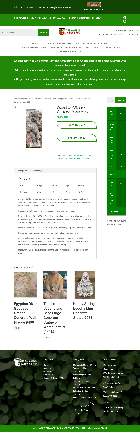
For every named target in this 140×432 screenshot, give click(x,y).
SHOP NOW (85, 408)
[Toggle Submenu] (121, 113)
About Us (133, 30)
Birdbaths (36, 43)
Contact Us (132, 35)
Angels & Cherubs (66, 99)
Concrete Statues (51, 99)
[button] (15, 107)
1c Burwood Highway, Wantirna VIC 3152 (33, 18)
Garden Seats (111, 47)
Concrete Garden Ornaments (62, 43)
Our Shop (47, 371)
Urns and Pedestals (69, 51)
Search (43, 32)
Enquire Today (76, 137)
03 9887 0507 (60, 18)
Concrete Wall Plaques (94, 43)
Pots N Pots (108, 387)
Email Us (109, 369)
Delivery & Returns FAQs (111, 35)
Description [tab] (22, 171)
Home (16, 99)
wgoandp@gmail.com (61, 238)
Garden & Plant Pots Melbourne (81, 47)
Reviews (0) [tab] (37, 171)
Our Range (121, 30)
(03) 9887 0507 (39, 238)
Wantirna (107, 402)
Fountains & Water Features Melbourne (40, 47)
